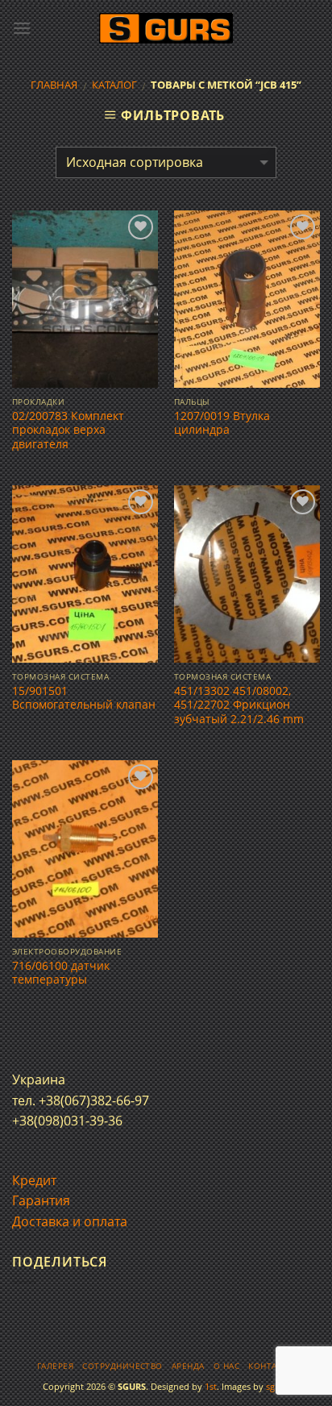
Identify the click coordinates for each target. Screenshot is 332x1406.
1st (211, 1386)
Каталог (114, 84)
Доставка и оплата (69, 1221)
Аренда (188, 1366)
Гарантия (41, 1200)
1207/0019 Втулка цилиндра (222, 423)
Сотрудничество (122, 1366)
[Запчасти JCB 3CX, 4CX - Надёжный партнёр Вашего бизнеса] (166, 28)
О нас (226, 1366)
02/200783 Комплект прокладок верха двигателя (68, 430)
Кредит (34, 1180)
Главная (54, 84)
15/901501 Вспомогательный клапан (84, 698)
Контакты (271, 1366)
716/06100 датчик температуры (61, 973)
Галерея (55, 1366)
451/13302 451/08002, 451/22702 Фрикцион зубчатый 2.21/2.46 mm (239, 705)
